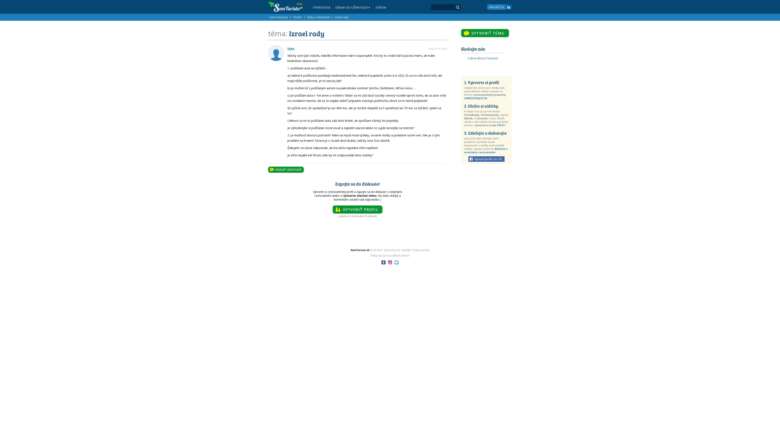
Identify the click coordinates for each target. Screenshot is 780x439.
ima (290, 48)
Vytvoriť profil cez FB (488, 159)
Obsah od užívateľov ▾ (352, 7)
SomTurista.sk (278, 17)
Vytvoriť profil (360, 209)
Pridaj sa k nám (421, 250)
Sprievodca (321, 7)
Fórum (381, 7)
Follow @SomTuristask (483, 58)
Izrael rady (341, 17)
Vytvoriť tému (488, 33)
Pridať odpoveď (288, 170)
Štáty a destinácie (318, 17)
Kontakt (406, 250)
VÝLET (501, 125)
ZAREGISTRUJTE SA (475, 98)
